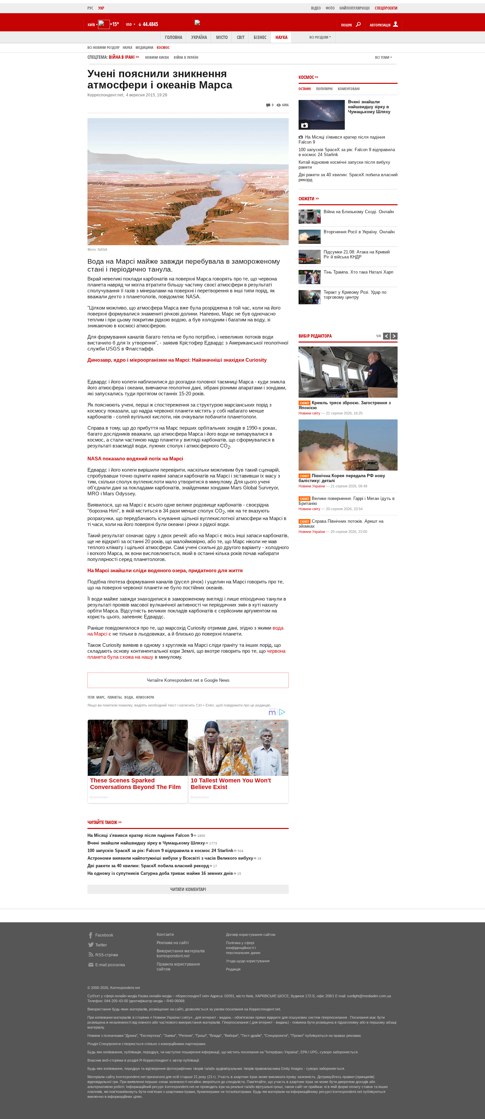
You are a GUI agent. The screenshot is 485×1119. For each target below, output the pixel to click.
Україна (199, 37)
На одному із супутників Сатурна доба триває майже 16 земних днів (164, 873)
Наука (281, 37)
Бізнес (260, 37)
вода (128, 697)
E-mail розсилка (110, 965)
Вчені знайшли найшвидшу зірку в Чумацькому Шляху (152, 842)
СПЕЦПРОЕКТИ (386, 8)
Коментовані (349, 88)
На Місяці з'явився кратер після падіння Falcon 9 (146, 835)
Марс (100, 697)
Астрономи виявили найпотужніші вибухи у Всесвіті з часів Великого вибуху (174, 858)
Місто (222, 37)
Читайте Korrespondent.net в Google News (188, 680)
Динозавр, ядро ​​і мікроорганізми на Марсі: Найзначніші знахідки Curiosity (177, 360)
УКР (101, 8)
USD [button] (129, 24)
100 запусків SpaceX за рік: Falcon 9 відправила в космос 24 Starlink (165, 850)
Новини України (312, 486)
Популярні (324, 88)
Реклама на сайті (173, 942)
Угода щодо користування (248, 961)
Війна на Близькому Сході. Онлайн (359, 211)
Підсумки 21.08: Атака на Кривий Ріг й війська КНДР (357, 254)
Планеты (114, 697)
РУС (90, 8)
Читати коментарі (188, 889)
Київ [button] (91, 24)
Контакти (165, 934)
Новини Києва (157, 57)
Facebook (104, 935)
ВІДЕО (316, 8)
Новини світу (309, 413)
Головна (173, 37)
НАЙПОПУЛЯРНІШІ (355, 8)
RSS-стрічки (106, 955)
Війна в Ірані (153, 57)
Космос (163, 47)
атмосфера (145, 697)
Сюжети (306, 198)
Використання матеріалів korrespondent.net (181, 953)
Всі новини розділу (103, 47)
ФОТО (330, 8)
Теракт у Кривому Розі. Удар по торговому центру (355, 295)
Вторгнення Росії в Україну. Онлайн (359, 231)
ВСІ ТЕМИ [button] (382, 57)
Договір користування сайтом (250, 935)
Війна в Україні (186, 57)
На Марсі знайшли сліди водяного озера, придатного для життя (165, 570)
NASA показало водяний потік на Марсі (135, 458)
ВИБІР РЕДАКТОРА (315, 336)
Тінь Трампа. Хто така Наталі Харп (358, 272)
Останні (305, 88)
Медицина (144, 47)
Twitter (101, 945)
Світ (240, 37)
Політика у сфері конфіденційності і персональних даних (243, 948)
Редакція (233, 969)
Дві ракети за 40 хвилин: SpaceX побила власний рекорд (152, 865)
